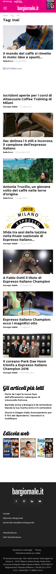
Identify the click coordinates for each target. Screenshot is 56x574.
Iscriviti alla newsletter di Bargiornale (18, 522)
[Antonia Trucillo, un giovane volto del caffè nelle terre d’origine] (28, 170)
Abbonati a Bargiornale (13, 518)
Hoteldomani (18, 2)
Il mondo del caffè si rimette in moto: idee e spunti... (27, 55)
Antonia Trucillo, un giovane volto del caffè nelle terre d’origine (26, 190)
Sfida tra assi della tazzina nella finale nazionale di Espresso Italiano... (24, 236)
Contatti (6, 514)
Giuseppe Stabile (10, 107)
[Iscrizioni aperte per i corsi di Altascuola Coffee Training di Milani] (28, 79)
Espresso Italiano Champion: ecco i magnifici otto (27, 321)
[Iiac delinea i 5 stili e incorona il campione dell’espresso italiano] (28, 125)
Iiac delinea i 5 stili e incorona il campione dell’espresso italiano (27, 144)
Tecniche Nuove (10, 533)
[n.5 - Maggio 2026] (45, 448)
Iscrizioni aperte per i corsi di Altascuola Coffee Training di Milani (27, 99)
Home (5, 16)
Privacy (38, 550)
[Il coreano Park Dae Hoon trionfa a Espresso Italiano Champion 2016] (28, 345)
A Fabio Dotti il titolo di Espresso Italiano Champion (26, 279)
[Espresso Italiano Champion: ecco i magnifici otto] (28, 303)
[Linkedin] (32, 501)
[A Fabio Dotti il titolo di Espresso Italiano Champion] (28, 262)
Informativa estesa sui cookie (28, 553)
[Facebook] (16, 501)
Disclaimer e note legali (22, 550)
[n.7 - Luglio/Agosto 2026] (11, 448)
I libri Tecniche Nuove (12, 537)
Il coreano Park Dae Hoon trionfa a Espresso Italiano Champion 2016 (25, 365)
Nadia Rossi (8, 152)
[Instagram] (24, 501)
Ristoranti (7, 2)
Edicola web (16, 433)
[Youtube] (40, 501)
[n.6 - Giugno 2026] (28, 448)
